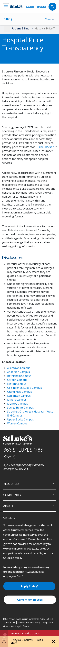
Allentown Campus (18, 368)
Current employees (30, 599)
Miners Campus (17, 399)
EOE (5, 619)
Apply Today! (29, 586)
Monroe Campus (17, 403)
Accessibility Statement (27, 619)
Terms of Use (9, 622)
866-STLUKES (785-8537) (23, 453)
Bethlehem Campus (19, 376)
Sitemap (26, 626)
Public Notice (45, 619)
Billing (7, 19)
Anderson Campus (18, 372)
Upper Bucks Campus (20, 419)
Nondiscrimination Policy (29, 622)
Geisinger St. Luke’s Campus (24, 388)
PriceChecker (46, 147)
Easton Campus (16, 384)
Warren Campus (17, 423)
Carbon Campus (17, 380)
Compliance (47, 622)
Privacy (12, 619)
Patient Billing (20, 28)
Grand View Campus (19, 391)
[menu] (6, 6)
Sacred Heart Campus (20, 407)
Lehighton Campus (19, 395)
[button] (7, 29)
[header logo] (16, 6)
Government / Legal (12, 626)
